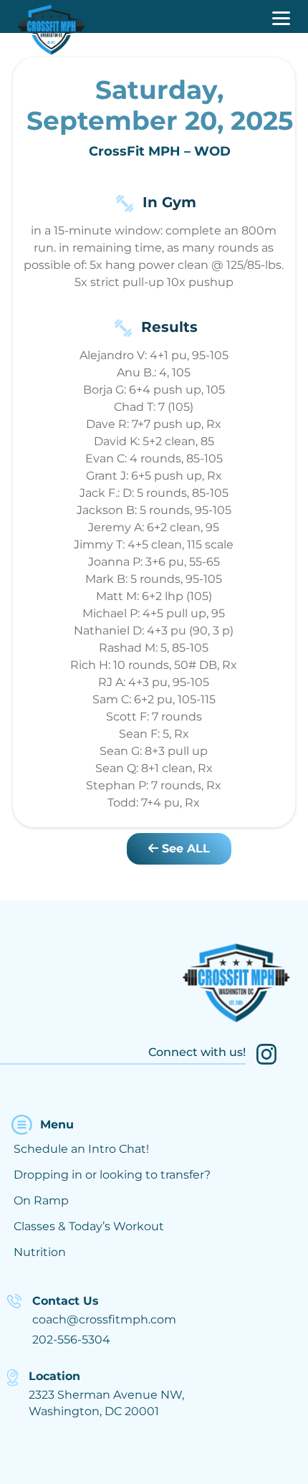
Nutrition (40, 1252)
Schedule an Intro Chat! (81, 1149)
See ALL (184, 848)
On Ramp (41, 1200)
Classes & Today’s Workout (89, 1226)
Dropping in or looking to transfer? (112, 1174)
